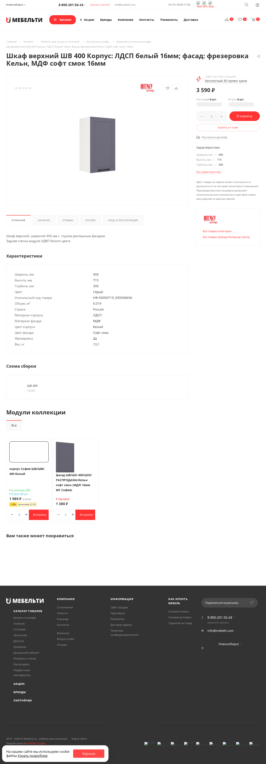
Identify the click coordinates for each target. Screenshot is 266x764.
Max (148, 722)
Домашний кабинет (26, 652)
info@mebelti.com (125, 4)
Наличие (44, 220)
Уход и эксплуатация (123, 220)
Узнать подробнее (33, 755)
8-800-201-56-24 (219, 617)
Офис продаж (119, 607)
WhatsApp (138, 722)
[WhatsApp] (206, 4)
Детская (19, 641)
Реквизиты (117, 619)
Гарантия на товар (180, 623)
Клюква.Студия (35, 743)
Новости (62, 613)
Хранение (20, 647)
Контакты (63, 625)
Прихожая (20, 635)
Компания (66, 599)
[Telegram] (200, 4)
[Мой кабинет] (257, 5)
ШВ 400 (32, 386)
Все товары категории (217, 231)
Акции (19, 684)
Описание (18, 220)
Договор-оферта (121, 625)
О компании (65, 607)
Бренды (20, 692)
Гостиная (19, 629)
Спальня (19, 623)
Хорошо (88, 753)
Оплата (90, 220)
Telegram (127, 722)
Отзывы (68, 220)
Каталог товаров (28, 611)
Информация (122, 599)
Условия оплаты (178, 611)
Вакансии (63, 633)
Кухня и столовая (25, 618)
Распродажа (21, 664)
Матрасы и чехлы (25, 658)
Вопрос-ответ (65, 639)
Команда (62, 619)
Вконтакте (117, 722)
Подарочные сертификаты (22, 672)
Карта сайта (79, 739)
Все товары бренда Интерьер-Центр (226, 237)
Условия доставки (179, 617)
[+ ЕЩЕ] (206, 19)
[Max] (211, 4)
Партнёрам (23, 700)
